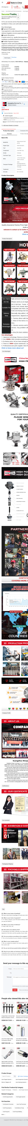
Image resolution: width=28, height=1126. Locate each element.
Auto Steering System (21, 1082)
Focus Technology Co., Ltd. (19, 1120)
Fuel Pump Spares (7, 1108)
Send (15, 990)
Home (3, 11)
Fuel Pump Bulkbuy (17, 1111)
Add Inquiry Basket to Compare (10, 125)
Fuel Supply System (20, 1097)
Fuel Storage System (8, 1097)
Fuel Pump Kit (6, 1111)
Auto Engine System (6, 1079)
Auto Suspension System (22, 1079)
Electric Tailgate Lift (6, 1082)
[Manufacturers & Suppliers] (14, 2)
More (3, 1114)
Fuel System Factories (8, 1104)
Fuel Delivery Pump (19, 1108)
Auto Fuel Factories (21, 1104)
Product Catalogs (23, 1076)
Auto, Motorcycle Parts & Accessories (13, 11)
